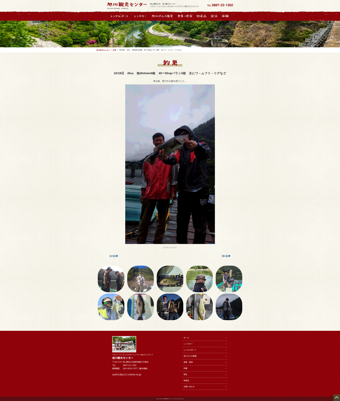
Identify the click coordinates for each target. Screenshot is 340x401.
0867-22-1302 (222, 5)
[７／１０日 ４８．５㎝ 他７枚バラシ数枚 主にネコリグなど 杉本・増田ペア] (170, 307)
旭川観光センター (122, 358)
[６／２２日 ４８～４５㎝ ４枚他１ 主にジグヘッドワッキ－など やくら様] (229, 307)
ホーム (186, 338)
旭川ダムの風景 (190, 356)
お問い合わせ (189, 387)
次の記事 (114, 256)
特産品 (186, 380)
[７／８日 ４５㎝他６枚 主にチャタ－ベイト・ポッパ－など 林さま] (199, 307)
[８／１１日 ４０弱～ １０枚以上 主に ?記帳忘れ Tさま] (140, 279)
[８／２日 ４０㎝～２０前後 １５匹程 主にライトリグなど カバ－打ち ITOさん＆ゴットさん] (229, 279)
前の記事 (226, 256)
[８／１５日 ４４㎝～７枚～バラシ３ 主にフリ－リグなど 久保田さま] (111, 279)
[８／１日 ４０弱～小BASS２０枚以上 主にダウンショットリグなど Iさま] (111, 307)
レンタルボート (190, 350)
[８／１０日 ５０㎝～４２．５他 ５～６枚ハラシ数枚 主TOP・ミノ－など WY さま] (170, 279)
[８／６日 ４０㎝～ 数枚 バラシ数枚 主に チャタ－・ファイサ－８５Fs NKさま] (199, 279)
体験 (185, 368)
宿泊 (185, 374)
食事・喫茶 (188, 362)
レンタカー (188, 344)
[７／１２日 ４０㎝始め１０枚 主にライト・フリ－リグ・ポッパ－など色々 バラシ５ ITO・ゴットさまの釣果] (140, 307)
